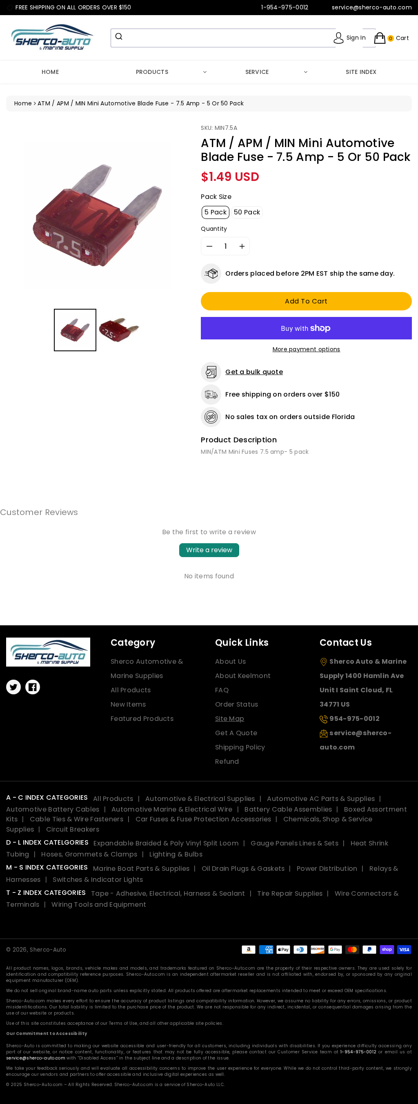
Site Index (361, 72)
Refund (227, 761)
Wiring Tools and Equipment (98, 904)
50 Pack (247, 212)
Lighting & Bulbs (175, 854)
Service (257, 72)
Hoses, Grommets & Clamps (89, 854)
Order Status (236, 704)
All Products (131, 690)
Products (152, 72)
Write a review (209, 550)
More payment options (306, 349)
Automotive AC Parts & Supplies (321, 798)
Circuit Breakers (72, 829)
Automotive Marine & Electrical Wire (172, 809)
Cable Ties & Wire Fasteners (76, 819)
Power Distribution (327, 868)
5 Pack (216, 212)
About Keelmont (243, 675)
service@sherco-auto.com (35, 1058)
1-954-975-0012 (358, 1052)
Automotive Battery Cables (53, 809)
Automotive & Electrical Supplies (200, 798)
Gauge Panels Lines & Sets (294, 843)
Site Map (229, 718)
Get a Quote (236, 733)
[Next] (177, 215)
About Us (230, 661)
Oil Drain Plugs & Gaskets (243, 868)
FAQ (222, 690)
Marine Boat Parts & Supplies (141, 868)
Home (50, 72)
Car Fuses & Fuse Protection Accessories (203, 819)
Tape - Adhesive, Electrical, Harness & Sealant (168, 893)
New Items (128, 704)
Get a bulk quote (254, 372)
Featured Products (142, 718)
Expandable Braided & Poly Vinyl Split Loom (166, 843)
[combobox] (243, 38)
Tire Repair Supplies (289, 893)
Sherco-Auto (48, 950)
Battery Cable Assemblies (288, 809)
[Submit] (120, 36)
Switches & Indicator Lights (98, 879)
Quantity (214, 229)
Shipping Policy (240, 747)
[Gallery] (97, 239)
